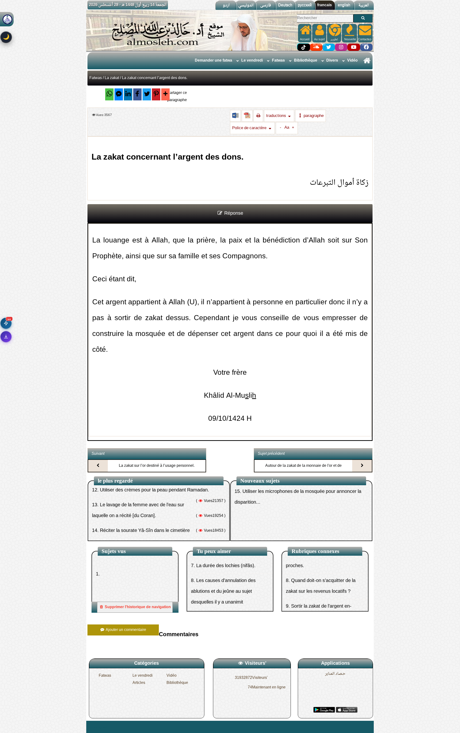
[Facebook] (137, 94)
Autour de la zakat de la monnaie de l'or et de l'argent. (303, 470)
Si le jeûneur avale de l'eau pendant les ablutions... (153, 495)
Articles (138, 683)
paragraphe (313, 116)
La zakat (112, 78)
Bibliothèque (305, 60)
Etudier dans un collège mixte (271, 518)
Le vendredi (252, 60)
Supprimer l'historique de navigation (137, 607)
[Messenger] (119, 94)
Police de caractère (249, 128)
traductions (276, 116)
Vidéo (352, 60)
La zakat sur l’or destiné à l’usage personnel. (157, 465)
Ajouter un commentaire (125, 630)
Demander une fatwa (213, 60)
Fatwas (278, 60)
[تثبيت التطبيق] (6, 336)
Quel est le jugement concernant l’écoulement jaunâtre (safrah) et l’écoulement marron (227, 586)
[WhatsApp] (109, 94)
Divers (332, 60)
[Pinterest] (156, 94)
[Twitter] (147, 94)
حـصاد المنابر (335, 673)
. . (109, 727)
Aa (286, 127)
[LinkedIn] (128, 94)
